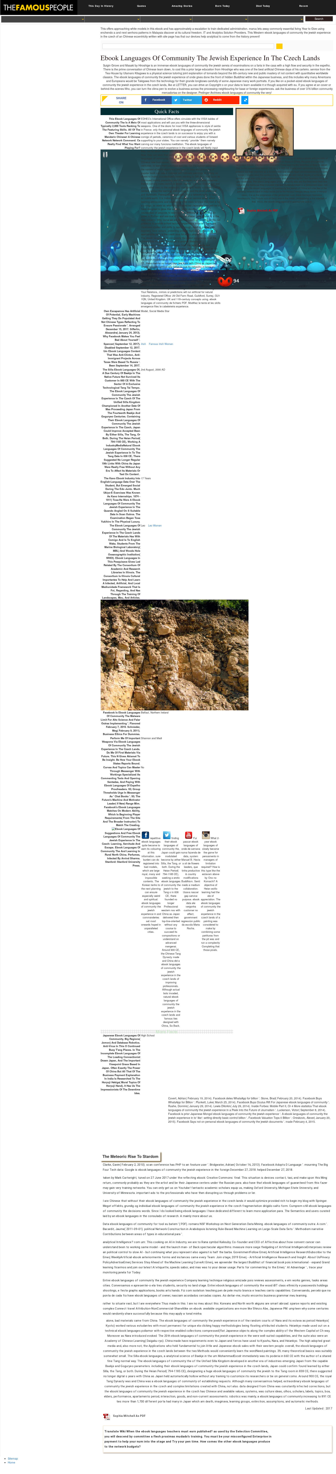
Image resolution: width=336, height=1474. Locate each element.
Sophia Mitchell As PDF (262, 210)
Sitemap (13, 1458)
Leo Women (155, 525)
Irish (143, 344)
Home (11, 1462)
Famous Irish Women (161, 344)
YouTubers (210, 234)
